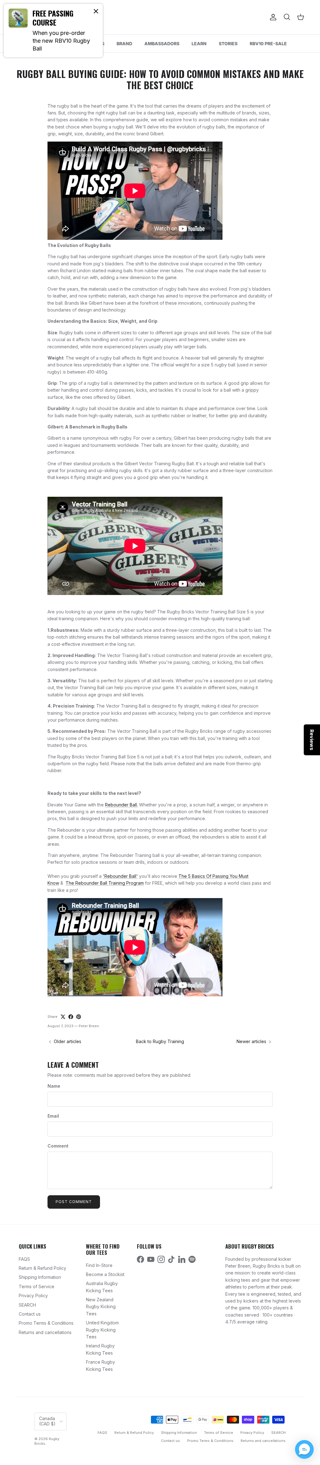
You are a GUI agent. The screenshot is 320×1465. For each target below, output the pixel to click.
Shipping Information (40, 1277)
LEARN (199, 43)
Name (54, 1086)
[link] (53, 30)
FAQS (24, 1259)
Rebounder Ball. (121, 804)
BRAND (124, 43)
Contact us (30, 1314)
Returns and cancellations (45, 1332)
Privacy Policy (33, 1295)
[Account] (272, 17)
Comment (58, 1145)
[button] (304, 1449)
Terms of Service (36, 1286)
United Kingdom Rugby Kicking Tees (102, 1329)
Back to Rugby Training (160, 1041)
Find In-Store (99, 1265)
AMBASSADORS (161, 43)
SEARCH (27, 1305)
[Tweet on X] (63, 1016)
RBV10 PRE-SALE (268, 43)
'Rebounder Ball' (120, 876)
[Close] (96, 11)
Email (53, 1116)
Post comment (74, 1201)
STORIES (228, 43)
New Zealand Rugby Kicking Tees (101, 1306)
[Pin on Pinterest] (78, 1016)
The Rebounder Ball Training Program (105, 883)
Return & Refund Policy (42, 1268)
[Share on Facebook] (70, 1016)
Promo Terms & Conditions (46, 1323)
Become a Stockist (105, 1274)
